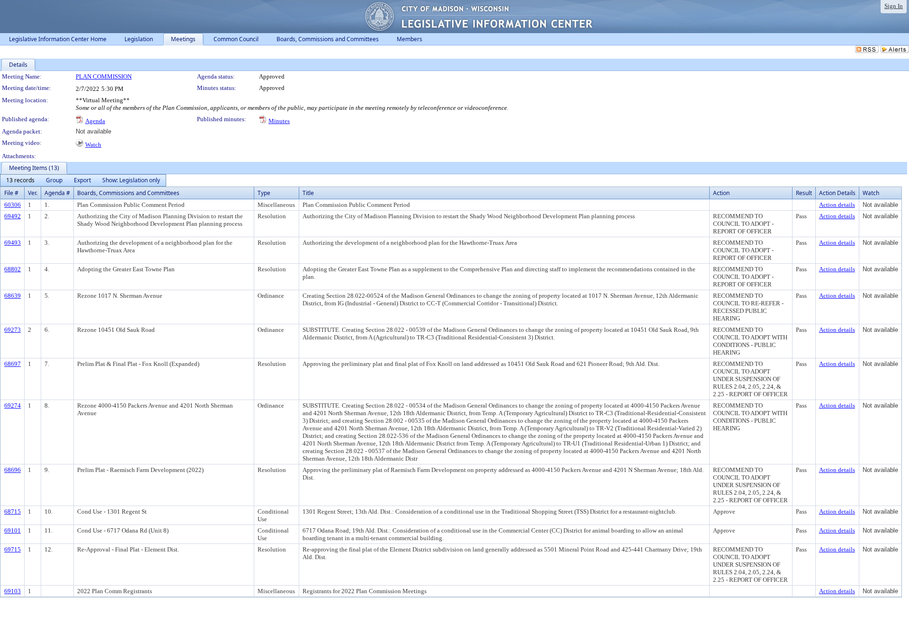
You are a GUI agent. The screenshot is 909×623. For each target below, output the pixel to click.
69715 (12, 549)
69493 (12, 242)
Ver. (32, 193)
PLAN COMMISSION (104, 76)
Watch (93, 144)
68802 (12, 269)
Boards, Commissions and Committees (128, 193)
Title (308, 193)
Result (804, 193)
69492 (12, 216)
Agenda (95, 121)
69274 (12, 405)
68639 (12, 295)
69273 (12, 329)
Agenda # (57, 193)
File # (11, 193)
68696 (12, 469)
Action (721, 193)
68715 (12, 511)
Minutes (279, 121)
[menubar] (83, 180)
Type (264, 193)
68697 (12, 363)
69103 (12, 591)
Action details (837, 204)
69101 (12, 530)
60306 (12, 204)
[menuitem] (20, 180)
